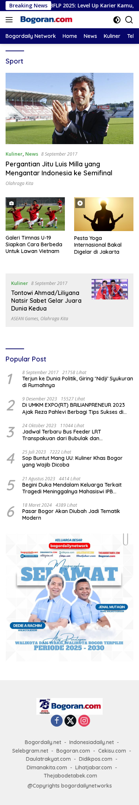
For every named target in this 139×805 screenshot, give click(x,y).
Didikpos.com (95, 759)
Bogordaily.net (43, 742)
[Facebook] (57, 721)
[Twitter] (70, 721)
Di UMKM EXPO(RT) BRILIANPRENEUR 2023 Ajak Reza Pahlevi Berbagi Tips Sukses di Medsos (73, 408)
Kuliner (14, 153)
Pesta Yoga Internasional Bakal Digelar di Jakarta (98, 245)
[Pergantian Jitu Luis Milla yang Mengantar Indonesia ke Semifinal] (69, 108)
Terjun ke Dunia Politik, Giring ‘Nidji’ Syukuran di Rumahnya (77, 382)
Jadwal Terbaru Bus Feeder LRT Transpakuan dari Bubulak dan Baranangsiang (61, 435)
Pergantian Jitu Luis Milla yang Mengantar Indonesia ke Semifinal (59, 168)
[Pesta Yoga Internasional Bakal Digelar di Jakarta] (103, 214)
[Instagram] (84, 721)
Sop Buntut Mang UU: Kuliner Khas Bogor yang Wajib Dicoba (72, 461)
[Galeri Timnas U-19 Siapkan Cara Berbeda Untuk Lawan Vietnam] (35, 214)
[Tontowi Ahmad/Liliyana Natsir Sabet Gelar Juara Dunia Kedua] (110, 300)
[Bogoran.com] (45, 19)
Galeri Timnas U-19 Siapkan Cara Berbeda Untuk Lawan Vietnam (34, 244)
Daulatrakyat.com (48, 759)
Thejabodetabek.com (70, 775)
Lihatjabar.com (93, 767)
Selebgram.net (30, 750)
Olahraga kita (19, 183)
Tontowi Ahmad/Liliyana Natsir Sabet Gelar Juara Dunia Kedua (46, 300)
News (31, 153)
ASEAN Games (24, 318)
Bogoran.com (73, 750)
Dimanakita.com (47, 767)
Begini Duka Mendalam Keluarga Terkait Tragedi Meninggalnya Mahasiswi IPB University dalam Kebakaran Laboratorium (75, 488)
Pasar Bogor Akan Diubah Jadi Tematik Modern (71, 514)
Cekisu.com (112, 750)
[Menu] (11, 19)
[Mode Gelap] (117, 20)
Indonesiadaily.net (91, 742)
